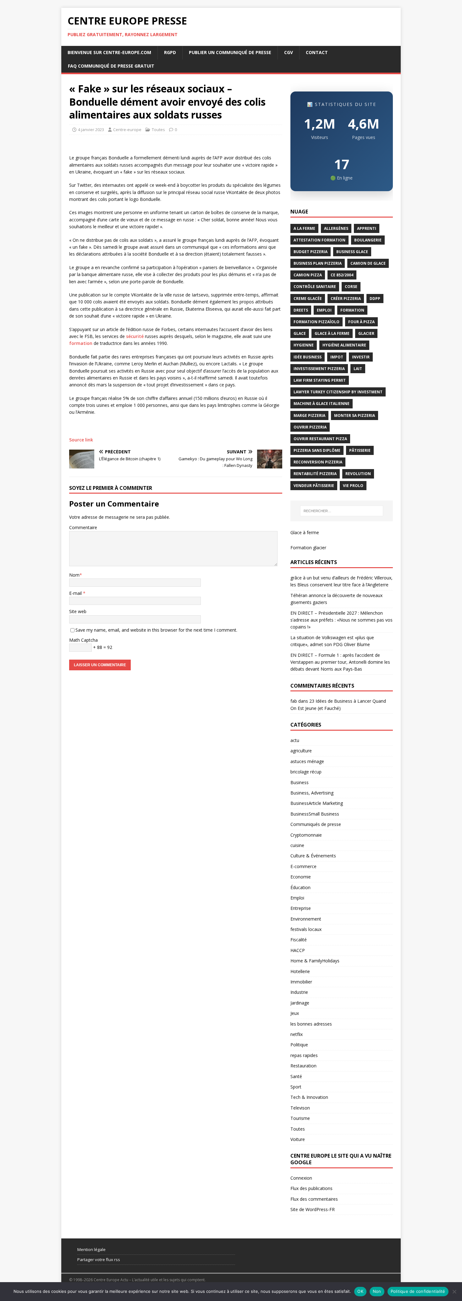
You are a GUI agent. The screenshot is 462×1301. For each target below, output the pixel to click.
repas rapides (304, 1055)
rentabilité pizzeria (315, 473)
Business (299, 782)
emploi (324, 310)
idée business (308, 357)
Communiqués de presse (315, 824)
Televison (300, 1108)
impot (336, 357)
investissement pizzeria (319, 368)
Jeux (294, 1013)
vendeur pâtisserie (314, 485)
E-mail (76, 593)
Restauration (303, 1066)
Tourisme (300, 1118)
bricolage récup (306, 772)
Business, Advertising (311, 793)
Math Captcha (83, 640)
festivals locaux (306, 929)
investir (361, 357)
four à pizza (361, 321)
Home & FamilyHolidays (314, 961)
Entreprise (300, 908)
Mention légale (91, 1249)
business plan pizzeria (318, 263)
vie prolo (353, 485)
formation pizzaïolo (316, 321)
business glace (352, 251)
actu (294, 740)
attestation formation (319, 240)
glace (300, 333)
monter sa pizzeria (354, 415)
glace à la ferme (332, 333)
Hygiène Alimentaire (344, 345)
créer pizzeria (346, 298)
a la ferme (304, 228)
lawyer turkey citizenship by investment (338, 392)
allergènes (336, 228)
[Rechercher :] (341, 511)
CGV (288, 52)
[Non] (454, 1291)
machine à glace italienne (321, 403)
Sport (295, 1087)
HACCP (297, 950)
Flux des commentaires (314, 1199)
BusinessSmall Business (314, 814)
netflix (296, 1034)
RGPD (170, 52)
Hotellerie (300, 971)
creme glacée (308, 298)
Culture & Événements (313, 856)
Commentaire (83, 527)
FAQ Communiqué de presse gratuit (111, 66)
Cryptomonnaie (306, 835)
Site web (77, 611)
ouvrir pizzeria (310, 427)
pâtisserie (360, 450)
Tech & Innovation (309, 1097)
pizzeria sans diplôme (317, 450)
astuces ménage (307, 761)
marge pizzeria (309, 415)
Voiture (297, 1139)
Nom (74, 575)
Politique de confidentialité (418, 1291)
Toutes (158, 129)
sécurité (135, 336)
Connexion (301, 1178)
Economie (300, 877)
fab (293, 701)
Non (377, 1291)
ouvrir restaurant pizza (320, 438)
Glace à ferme (304, 532)
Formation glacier (308, 548)
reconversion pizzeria (318, 462)
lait (358, 368)
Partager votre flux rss (98, 1259)
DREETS (301, 310)
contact (317, 52)
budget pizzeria (310, 251)
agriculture (301, 751)
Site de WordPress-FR (312, 1209)
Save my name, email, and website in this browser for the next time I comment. (156, 630)
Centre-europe (127, 129)
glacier (366, 333)
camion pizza (308, 275)
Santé (296, 1076)
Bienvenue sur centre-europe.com (109, 52)
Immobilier (301, 982)
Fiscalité (298, 940)
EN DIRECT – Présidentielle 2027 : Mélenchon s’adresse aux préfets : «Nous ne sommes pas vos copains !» (341, 620)
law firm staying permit (320, 380)
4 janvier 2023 (91, 129)
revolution (358, 473)
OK (360, 1291)
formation (80, 343)
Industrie (299, 992)
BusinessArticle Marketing (316, 803)
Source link (81, 440)
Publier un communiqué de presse (230, 52)
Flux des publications (311, 1188)
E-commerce (303, 866)
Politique (299, 1045)
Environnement (305, 919)
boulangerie (368, 240)
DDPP (375, 298)
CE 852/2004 (342, 275)
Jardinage (299, 1003)
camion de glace (368, 263)
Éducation (300, 887)
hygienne (304, 345)
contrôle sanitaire (315, 286)
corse (351, 286)
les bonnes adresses (311, 1024)
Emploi (297, 898)
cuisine (297, 845)
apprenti (366, 228)
